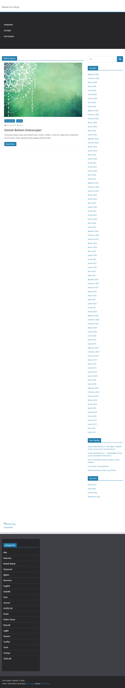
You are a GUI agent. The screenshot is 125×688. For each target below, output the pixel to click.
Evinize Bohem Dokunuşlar (23, 130)
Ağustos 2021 (93, 279)
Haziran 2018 (93, 396)
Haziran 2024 (93, 143)
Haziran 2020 (93, 323)
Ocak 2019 (92, 368)
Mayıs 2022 (92, 243)
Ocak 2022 (92, 259)
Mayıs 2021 (92, 291)
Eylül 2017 (92, 432)
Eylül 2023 (92, 179)
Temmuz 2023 (93, 187)
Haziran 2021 (93, 287)
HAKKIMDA (8, 25)
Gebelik (6, 591)
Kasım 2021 (92, 267)
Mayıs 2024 (92, 147)
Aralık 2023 (92, 167)
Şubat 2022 (92, 255)
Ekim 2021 (92, 271)
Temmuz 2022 (93, 235)
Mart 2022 (92, 251)
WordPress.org (94, 496)
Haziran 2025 (93, 118)
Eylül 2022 (92, 227)
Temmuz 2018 (93, 392)
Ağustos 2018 (93, 388)
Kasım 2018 (92, 376)
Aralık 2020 (92, 311)
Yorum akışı (92, 492)
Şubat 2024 (92, 159)
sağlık (6, 630)
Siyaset (6, 636)
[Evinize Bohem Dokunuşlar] (43, 90)
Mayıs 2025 (92, 122)
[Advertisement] (69, 31)
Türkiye (6, 653)
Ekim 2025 (92, 102)
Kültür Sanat (9, 121)
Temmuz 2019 (93, 352)
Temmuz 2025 (93, 114)
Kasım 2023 (92, 171)
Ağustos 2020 (93, 315)
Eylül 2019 (92, 344)
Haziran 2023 (93, 191)
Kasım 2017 (92, 424)
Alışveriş (7, 558)
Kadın (6, 614)
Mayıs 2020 (92, 328)
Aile (5, 552)
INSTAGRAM (9, 36)
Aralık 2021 (92, 263)
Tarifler (6, 641)
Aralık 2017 (92, 420)
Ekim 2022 (92, 223)
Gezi (5, 597)
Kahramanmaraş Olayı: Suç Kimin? (102, 470)
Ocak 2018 (92, 416)
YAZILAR (19, 121)
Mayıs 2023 (92, 195)
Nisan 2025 (92, 126)
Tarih (5, 647)
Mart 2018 (92, 408)
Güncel (6, 602)
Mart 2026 (92, 86)
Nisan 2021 (92, 295)
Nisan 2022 (92, 247)
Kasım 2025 (92, 98)
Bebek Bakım (9, 563)
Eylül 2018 (92, 384)
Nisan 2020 (92, 332)
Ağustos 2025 (93, 110)
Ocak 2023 (92, 211)
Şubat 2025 (92, 134)
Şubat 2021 (92, 303)
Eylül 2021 (92, 275)
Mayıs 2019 (92, 360)
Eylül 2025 (92, 106)
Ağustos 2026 (93, 74)
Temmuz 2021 (93, 283)
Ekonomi (7, 580)
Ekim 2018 (92, 380)
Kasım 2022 (92, 219)
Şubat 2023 (92, 207)
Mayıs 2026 (92, 82)
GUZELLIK (8, 608)
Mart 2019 (92, 364)
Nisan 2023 (92, 199)
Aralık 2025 (92, 94)
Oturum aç (92, 484)
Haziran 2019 (93, 356)
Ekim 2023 (92, 175)
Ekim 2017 (92, 428)
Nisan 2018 (92, 404)
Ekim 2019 (92, 340)
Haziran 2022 (93, 239)
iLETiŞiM (7, 30)
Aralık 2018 (92, 372)
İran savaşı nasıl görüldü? (98, 466)
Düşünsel (7, 569)
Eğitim (6, 575)
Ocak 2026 (92, 90)
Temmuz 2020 (93, 319)
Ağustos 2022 (93, 231)
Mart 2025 (92, 130)
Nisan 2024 (92, 151)
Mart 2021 (92, 299)
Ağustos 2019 (93, 348)
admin (21, 125)
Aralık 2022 (92, 215)
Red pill (6, 625)
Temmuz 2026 (93, 78)
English (6, 586)
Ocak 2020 (92, 336)
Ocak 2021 (92, 307)
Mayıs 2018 (92, 400)
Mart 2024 (92, 155)
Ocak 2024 (92, 163)
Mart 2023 (92, 203)
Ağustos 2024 (93, 138)
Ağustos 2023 (93, 183)
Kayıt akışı (92, 488)
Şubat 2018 (92, 412)
